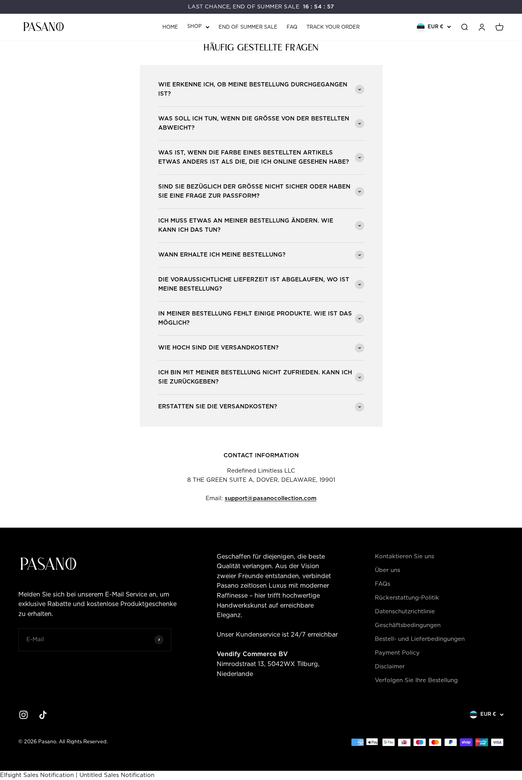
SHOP (194, 26)
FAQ (292, 27)
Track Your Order (333, 27)
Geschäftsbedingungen (408, 625)
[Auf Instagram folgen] (23, 715)
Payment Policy (397, 653)
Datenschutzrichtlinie (405, 611)
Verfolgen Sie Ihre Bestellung (416, 680)
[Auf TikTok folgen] (43, 715)
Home (170, 27)
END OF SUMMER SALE (248, 27)
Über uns (387, 570)
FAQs (382, 584)
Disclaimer (390, 667)
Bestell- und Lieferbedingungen (420, 639)
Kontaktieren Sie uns (404, 556)
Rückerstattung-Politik (407, 598)
